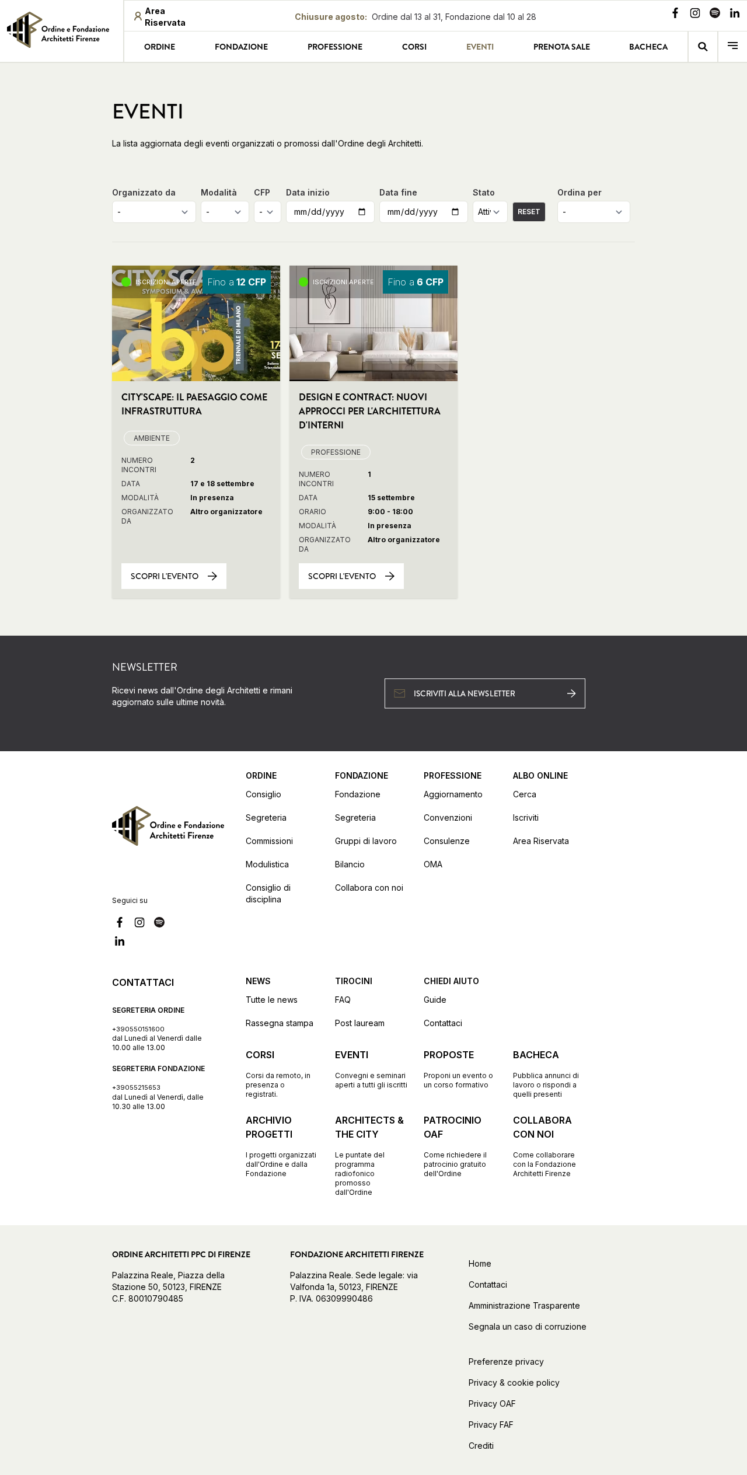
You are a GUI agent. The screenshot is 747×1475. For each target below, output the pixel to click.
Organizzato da (144, 192)
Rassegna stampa (279, 1023)
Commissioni (269, 841)
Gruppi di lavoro (366, 841)
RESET (529, 211)
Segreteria (266, 817)
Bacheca (648, 47)
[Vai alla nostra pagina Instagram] (695, 14)
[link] (61, 30)
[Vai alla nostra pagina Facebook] (675, 14)
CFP (262, 192)
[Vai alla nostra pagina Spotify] (714, 14)
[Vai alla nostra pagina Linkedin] (734, 14)
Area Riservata (541, 841)
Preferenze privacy (506, 1361)
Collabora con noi (369, 887)
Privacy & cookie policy (514, 1382)
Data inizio (308, 192)
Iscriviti (526, 817)
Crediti (481, 1445)
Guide (435, 1000)
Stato (484, 192)
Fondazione (241, 47)
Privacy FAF (491, 1424)
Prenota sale (561, 47)
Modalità (219, 192)
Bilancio (350, 864)
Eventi (480, 47)
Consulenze (447, 841)
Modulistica (267, 864)
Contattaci (443, 1023)
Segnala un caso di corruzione (528, 1326)
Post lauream (360, 1023)
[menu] (732, 47)
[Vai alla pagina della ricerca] (703, 47)
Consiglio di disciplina (268, 893)
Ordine (159, 47)
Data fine (398, 192)
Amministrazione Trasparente (524, 1305)
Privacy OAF (492, 1403)
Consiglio (263, 794)
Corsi (414, 47)
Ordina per (579, 192)
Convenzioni (448, 817)
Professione (335, 47)
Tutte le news (272, 1000)
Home (480, 1263)
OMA (433, 864)
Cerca (524, 794)
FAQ (343, 1000)
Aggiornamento (453, 794)
